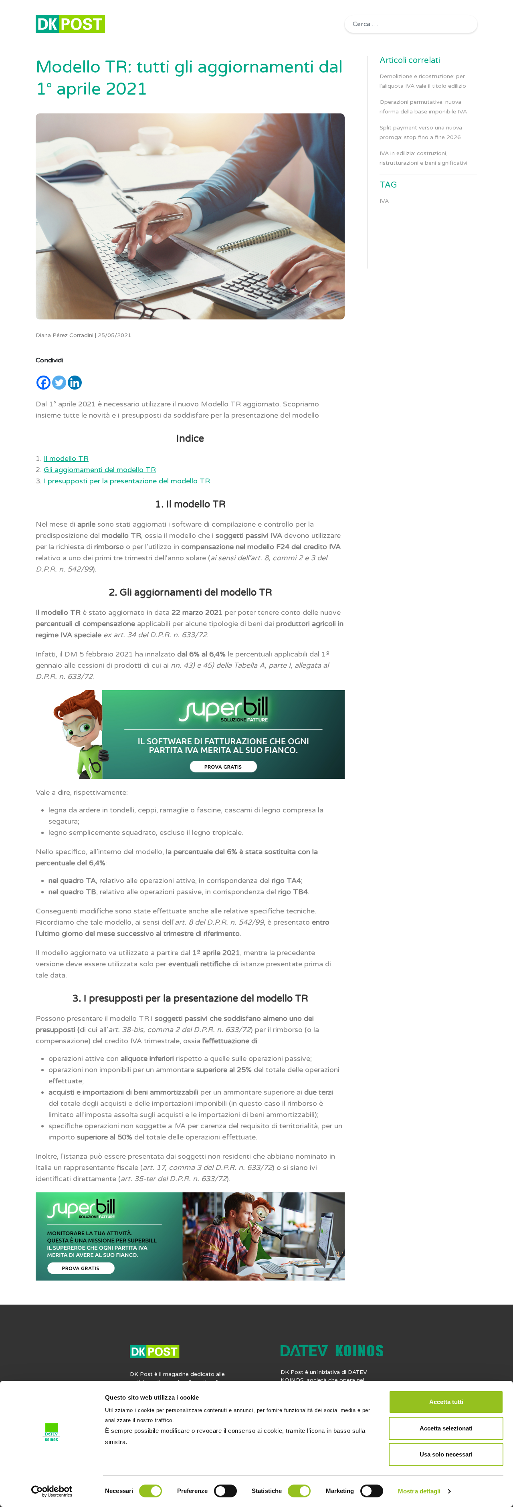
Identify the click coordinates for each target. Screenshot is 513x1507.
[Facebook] (43, 383)
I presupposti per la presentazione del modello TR (127, 481)
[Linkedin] (75, 383)
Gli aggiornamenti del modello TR (100, 469)
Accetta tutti (446, 1401)
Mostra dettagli (419, 1491)
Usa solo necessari (446, 1454)
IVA (384, 201)
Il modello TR (66, 458)
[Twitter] (59, 383)
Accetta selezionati (446, 1428)
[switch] (225, 1491)
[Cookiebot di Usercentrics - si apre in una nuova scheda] (52, 1491)
